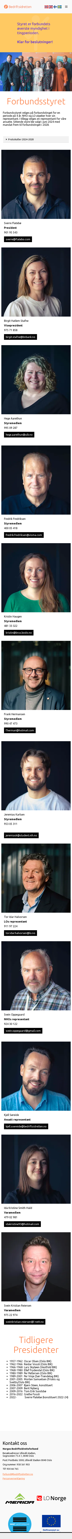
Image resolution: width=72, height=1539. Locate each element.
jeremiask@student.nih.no (21, 835)
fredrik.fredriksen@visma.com (24, 534)
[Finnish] (55, 6)
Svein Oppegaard (14, 1014)
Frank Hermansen (14, 714)
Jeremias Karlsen (14, 814)
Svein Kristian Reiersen (17, 1305)
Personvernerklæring (14, 1478)
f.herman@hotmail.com (20, 730)
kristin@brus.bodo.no (19, 632)
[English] (51, 6)
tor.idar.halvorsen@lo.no (20, 933)
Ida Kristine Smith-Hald (18, 1207)
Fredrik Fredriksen (15, 518)
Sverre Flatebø (12, 223)
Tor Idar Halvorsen (15, 916)
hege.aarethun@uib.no (19, 434)
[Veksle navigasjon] (66, 7)
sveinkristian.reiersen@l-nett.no (25, 1321)
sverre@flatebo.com (18, 239)
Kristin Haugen (13, 616)
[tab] (36, 139)
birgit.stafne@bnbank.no (20, 336)
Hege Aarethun (13, 418)
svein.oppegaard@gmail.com (23, 1030)
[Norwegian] (47, 6)
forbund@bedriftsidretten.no (18, 1474)
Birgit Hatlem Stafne (16, 320)
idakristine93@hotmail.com (22, 1224)
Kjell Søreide (11, 1114)
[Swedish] (60, 6)
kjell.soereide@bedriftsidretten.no (26, 1126)
